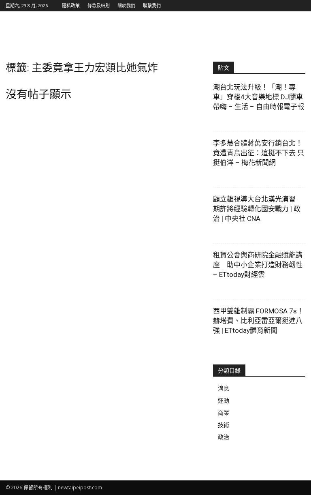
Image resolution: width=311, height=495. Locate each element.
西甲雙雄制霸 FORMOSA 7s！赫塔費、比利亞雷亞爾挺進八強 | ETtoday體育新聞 (258, 320)
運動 (223, 400)
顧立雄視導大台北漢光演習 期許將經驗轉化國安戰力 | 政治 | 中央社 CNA (257, 209)
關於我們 (126, 5)
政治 (223, 437)
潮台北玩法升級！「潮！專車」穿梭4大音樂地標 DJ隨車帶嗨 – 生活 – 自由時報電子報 (258, 97)
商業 (223, 412)
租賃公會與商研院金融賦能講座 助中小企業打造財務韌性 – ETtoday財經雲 (257, 265)
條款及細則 (98, 5)
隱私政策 (71, 5)
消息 (223, 388)
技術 (223, 425)
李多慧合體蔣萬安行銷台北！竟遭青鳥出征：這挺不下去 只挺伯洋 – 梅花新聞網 (258, 153)
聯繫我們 (152, 5)
